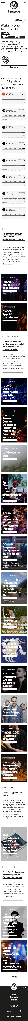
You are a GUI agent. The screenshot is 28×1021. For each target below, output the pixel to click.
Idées (16, 448)
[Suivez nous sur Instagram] (13, 1004)
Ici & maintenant (13, 36)
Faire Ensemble (10, 29)
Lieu (14, 994)
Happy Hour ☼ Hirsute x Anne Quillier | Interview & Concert (17, 203)
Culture (8, 229)
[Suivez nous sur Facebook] (11, 1004)
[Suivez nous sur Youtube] (17, 1004)
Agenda (14, 997)
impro (4, 229)
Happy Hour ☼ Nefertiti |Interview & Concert (15, 153)
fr (24, 2)
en (26, 2)
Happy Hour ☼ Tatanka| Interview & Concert (15, 170)
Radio (14, 999)
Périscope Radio (4, 104)
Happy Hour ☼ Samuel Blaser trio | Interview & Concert (17, 120)
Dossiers (9, 336)
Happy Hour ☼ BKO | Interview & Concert (15, 104)
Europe (5, 32)
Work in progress (11, 25)
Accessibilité (18, 1016)
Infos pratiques (10, 1016)
